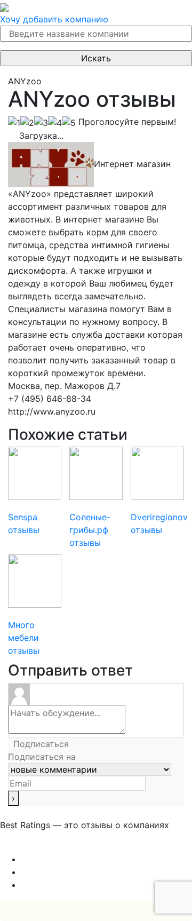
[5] (69, 122)
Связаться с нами (37, 846)
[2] (27, 122)
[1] (14, 122)
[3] (41, 122)
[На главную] (4, 6)
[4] (55, 122)
